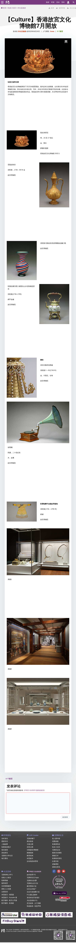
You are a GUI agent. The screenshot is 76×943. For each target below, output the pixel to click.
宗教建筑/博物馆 (32, 850)
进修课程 (55, 864)
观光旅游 (30, 841)
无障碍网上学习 (7, 875)
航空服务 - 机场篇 (7, 903)
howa (52, 31)
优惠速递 (55, 841)
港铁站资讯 (56, 867)
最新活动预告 (57, 853)
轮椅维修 (4, 880)
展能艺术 (55, 855)
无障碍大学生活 (7, 855)
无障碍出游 (31, 880)
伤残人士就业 (6, 877)
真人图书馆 (56, 838)
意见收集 (30, 903)
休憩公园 (30, 847)
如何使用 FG (31, 875)
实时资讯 (4, 838)
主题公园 (30, 844)
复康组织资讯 (57, 858)
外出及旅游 (22, 8)
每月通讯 (4, 858)
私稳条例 (30, 906)
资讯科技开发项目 (33, 897)
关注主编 (72, 8)
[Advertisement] (38, 113)
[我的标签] (66, 42)
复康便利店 (56, 844)
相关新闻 (4, 850)
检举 (52, 8)
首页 (4, 8)
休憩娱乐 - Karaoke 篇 (9, 897)
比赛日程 (55, 861)
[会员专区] (68, 2)
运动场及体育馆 (32, 861)
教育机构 (30, 855)
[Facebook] (54, 871)
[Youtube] (63, 871)
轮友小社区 (12, 8)
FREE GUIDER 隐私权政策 (34, 790)
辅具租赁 (4, 883)
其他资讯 (4, 853)
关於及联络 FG (32, 900)
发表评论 (14, 786)
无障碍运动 (56, 850)
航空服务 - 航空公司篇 (9, 900)
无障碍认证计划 (32, 883)
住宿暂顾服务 (6, 886)
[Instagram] (59, 871)
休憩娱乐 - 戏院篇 (7, 894)
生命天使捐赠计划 (33, 892)
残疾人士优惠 (6, 889)
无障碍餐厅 (31, 838)
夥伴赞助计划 (31, 886)
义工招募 (37, 903)
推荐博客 (61, 8)
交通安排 (4, 892)
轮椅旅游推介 (6, 847)
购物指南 (30, 853)
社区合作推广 (31, 889)
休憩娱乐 (30, 858)
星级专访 (4, 841)
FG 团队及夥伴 (32, 895)
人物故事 (4, 844)
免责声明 (37, 906)
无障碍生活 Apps (33, 877)
